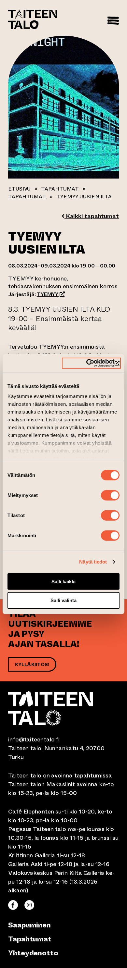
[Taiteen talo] (63, 708)
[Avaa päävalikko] (113, 19)
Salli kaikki (63, 581)
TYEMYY (51, 294)
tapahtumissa (93, 775)
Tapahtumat (60, 188)
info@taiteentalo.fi (34, 739)
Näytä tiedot (93, 562)
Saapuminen (29, 925)
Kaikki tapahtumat (91, 216)
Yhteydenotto (33, 953)
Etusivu (19, 188)
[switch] (110, 495)
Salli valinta (63, 600)
